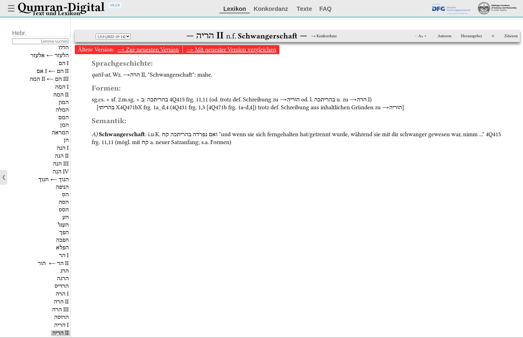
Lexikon (234, 8)
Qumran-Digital (61, 7)
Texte (304, 8)
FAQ (325, 8)
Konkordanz (271, 8)
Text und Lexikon (56, 13)
